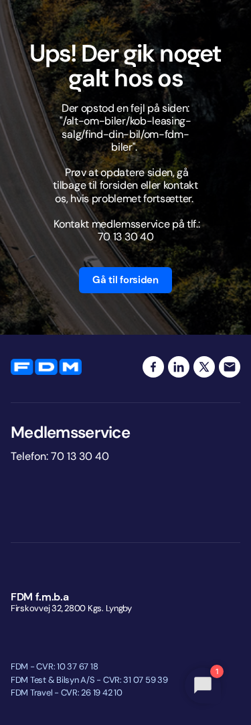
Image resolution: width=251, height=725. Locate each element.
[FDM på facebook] (153, 367)
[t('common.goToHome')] (46, 367)
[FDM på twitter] (204, 367)
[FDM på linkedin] (178, 367)
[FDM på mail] (229, 367)
